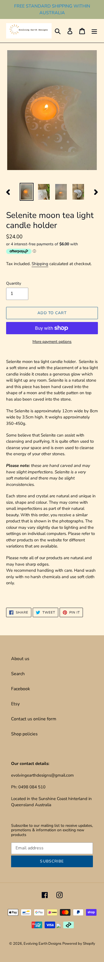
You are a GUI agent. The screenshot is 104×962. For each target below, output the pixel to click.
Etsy (15, 704)
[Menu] (94, 31)
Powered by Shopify (78, 943)
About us (20, 659)
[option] (26, 191)
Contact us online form (33, 719)
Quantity (13, 283)
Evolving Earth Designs (42, 943)
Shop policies (24, 734)
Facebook (20, 689)
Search (18, 674)
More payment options (52, 341)
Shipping (40, 263)
